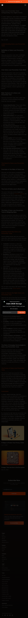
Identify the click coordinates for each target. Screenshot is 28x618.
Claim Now (21, 312)
